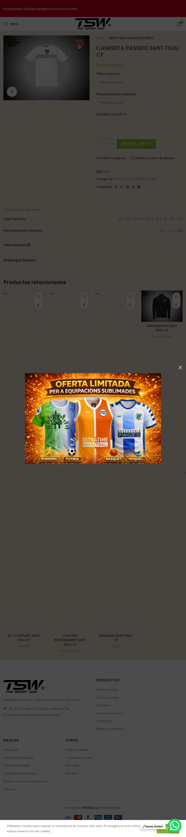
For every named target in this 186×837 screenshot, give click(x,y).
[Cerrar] (180, 367)
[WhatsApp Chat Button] (174, 825)
